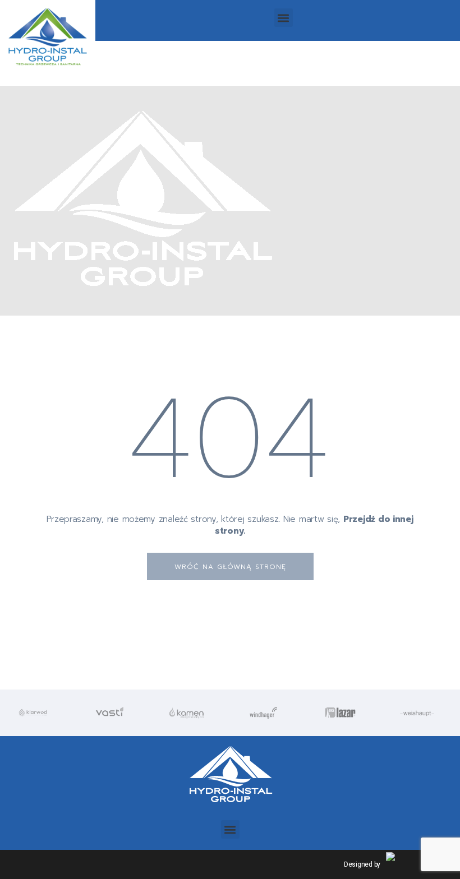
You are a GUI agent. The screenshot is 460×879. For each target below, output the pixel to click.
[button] (283, 17)
